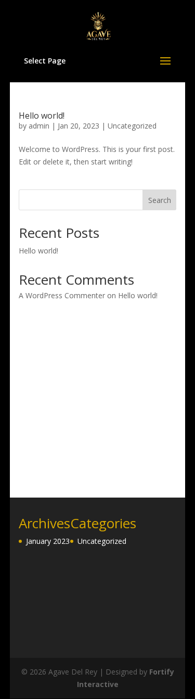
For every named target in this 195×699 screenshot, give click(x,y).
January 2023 (48, 541)
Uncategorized (132, 126)
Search (159, 200)
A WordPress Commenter (62, 295)
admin (39, 126)
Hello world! (41, 115)
